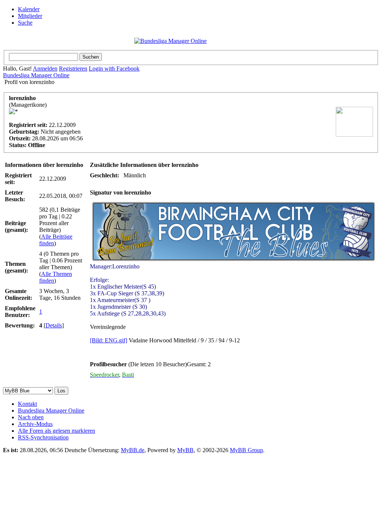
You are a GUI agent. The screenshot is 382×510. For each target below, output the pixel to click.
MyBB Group (246, 450)
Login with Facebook (114, 68)
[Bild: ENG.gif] (108, 340)
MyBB (185, 450)
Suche (25, 22)
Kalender (29, 9)
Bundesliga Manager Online (36, 75)
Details (54, 325)
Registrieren (73, 68)
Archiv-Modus (35, 424)
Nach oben (31, 417)
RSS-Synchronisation (43, 437)
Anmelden (45, 68)
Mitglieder (30, 16)
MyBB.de (132, 450)
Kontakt (27, 404)
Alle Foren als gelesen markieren (56, 430)
